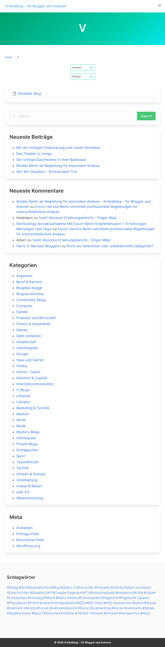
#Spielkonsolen (19, 613)
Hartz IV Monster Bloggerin (38, 246)
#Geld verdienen (137, 587)
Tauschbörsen (27, 462)
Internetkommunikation (35, 384)
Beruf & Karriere (29, 282)
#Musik (49, 598)
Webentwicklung (29, 498)
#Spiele (148, 608)
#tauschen (51, 613)
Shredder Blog (29, 93)
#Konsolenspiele (101, 592)
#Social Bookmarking (94, 608)
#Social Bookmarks (127, 608)
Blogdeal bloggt (29, 288)
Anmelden (24, 528)
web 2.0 (22, 492)
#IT (85, 592)
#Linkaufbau (17, 598)
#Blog (55, 587)
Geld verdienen (28, 336)
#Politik (33, 603)
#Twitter (67, 613)
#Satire (138, 603)
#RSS (80, 603)
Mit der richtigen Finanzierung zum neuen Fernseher (58, 147)
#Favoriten (85, 587)
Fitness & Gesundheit (33, 324)
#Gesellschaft (41, 592)
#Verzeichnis (129, 613)
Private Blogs (27, 444)
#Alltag (12, 587)
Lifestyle (23, 396)
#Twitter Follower (89, 613)
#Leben (150, 592)
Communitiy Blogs (31, 300)
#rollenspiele (65, 603)
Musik (21, 426)
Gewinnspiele (27, 348)
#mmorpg (35, 598)
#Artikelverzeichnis (34, 587)
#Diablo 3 (68, 587)
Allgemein (24, 276)
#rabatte (47, 603)
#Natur (61, 598)
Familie (22, 312)
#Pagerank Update (134, 598)
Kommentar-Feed (30, 540)
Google (22, 354)
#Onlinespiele (89, 598)
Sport (21, 456)
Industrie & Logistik (31, 378)
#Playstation (17, 603)
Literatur (23, 402)
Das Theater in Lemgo (34, 153)
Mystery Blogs (28, 432)
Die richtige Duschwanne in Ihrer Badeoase (51, 159)
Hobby (21, 366)
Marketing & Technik (32, 408)
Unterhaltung (26, 480)
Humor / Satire (28, 372)
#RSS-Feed (94, 603)
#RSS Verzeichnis (117, 603)
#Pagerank (109, 598)
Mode (21, 420)
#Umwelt (111, 613)
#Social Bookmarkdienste (56, 608)
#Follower (102, 587)
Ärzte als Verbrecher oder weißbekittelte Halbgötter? (110, 246)
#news (72, 598)
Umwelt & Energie (30, 474)
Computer (24, 306)
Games (22, 330)
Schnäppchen (27, 450)
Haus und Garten (30, 360)
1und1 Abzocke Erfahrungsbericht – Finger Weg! (77, 218)
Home (8, 57)
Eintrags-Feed (27, 534)
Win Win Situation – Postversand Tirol (46, 171)
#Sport (37, 613)
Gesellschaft (26, 342)
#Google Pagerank (67, 592)
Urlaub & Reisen (29, 486)
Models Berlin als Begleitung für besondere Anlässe (57, 165)
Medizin (22, 414)
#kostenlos (123, 592)
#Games (117, 587)
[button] (159, 5)
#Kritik (138, 592)
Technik (22, 468)
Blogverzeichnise (30, 294)
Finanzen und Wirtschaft (36, 318)
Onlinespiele (26, 438)
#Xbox (145, 613)
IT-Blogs (23, 390)
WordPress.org (28, 546)
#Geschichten (18, 592)
